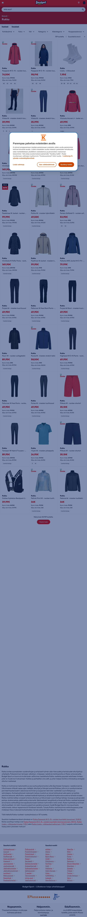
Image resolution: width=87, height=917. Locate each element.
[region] (43, 152)
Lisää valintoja (18, 164)
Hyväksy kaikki (66, 164)
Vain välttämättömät (46, 164)
